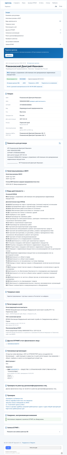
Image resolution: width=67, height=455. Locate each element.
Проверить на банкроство (14, 398)
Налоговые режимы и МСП (13, 18)
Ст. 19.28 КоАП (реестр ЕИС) (15, 404)
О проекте (17, 3)
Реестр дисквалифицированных (15, 35)
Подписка (7, 6)
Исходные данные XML (13, 83)
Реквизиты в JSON (34, 83)
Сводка (8, 12)
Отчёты (41, 3)
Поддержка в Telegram (28, 442)
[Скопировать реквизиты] (59, 143)
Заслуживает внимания (12, 41)
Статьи (48, 3)
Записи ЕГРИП (33, 44)
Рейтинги (54, 3)
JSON (24, 83)
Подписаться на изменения (49, 83)
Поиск (23, 3)
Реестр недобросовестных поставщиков (19, 400)
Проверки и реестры (11, 38)
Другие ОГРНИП (33, 30)
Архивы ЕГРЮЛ (32, 3)
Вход (60, 6)
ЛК (56, 6)
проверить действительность (38, 101)
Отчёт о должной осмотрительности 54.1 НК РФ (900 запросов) (24, 86)
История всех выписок (33, 63)
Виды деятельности (33, 21)
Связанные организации (33, 33)
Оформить (9, 55)
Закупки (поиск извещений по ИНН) (17, 402)
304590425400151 (13, 344)
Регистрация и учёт (11, 27)
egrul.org (8, 3)
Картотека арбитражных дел (15, 408)
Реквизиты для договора (13, 15)
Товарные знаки (10, 24)
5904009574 (15, 369)
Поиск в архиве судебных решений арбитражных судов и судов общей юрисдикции (33, 406)
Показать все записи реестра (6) (33, 431)
